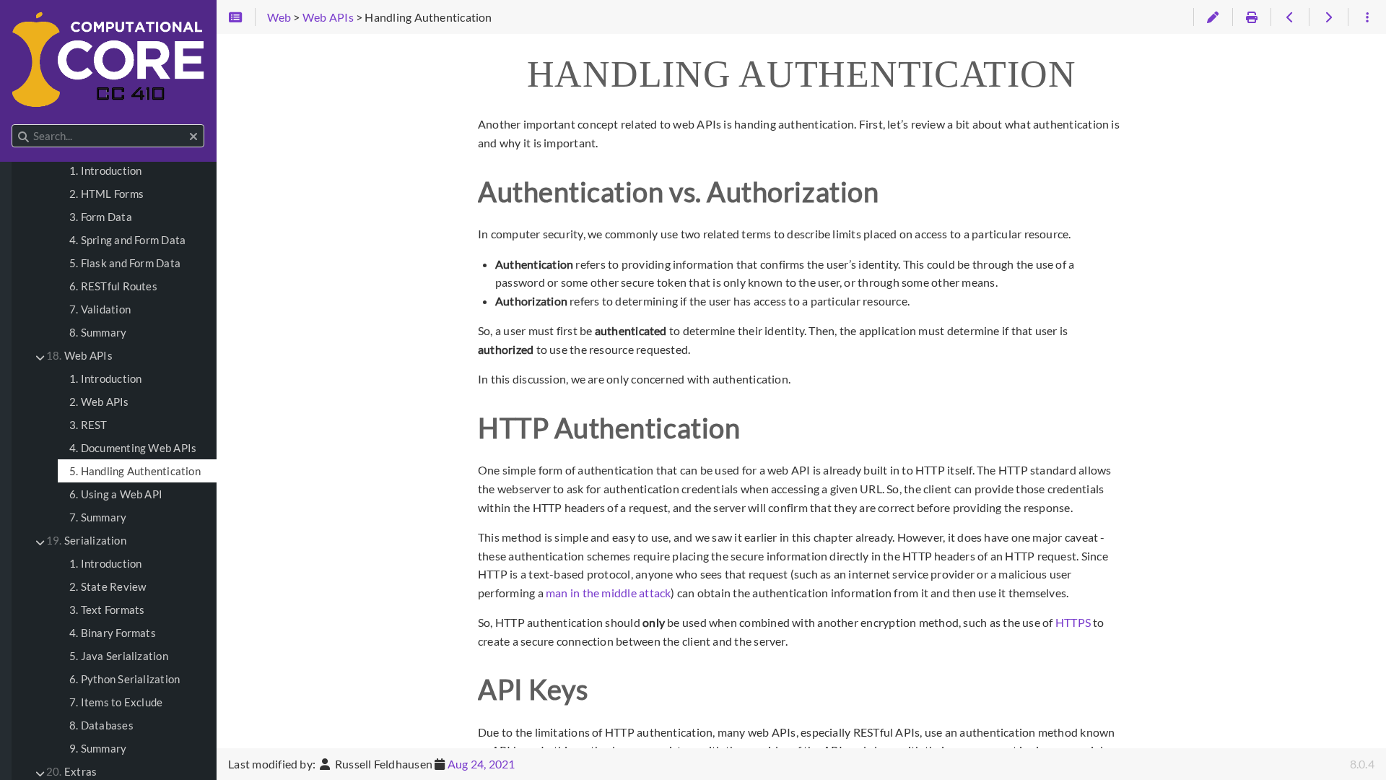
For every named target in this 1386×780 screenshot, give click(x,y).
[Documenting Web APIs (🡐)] (1289, 17)
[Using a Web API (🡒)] (1328, 17)
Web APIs (79, 355)
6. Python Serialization (124, 678)
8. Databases (101, 725)
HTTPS (1073, 622)
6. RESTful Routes (113, 286)
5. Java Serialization (118, 655)
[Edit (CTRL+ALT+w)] (1212, 17)
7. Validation (100, 309)
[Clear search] (193, 136)
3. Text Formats (106, 609)
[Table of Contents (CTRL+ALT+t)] (236, 17)
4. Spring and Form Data (127, 239)
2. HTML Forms (106, 193)
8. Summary (97, 332)
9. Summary (97, 748)
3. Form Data (100, 216)
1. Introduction (105, 170)
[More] (1367, 17)
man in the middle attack (608, 592)
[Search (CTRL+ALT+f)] (23, 136)
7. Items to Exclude (115, 702)
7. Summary (97, 517)
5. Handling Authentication (135, 470)
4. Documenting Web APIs (132, 447)
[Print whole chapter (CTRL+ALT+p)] (1251, 17)
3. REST (88, 424)
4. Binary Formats (112, 632)
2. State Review (107, 586)
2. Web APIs (99, 401)
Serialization (86, 540)
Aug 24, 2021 (481, 764)
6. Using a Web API (115, 494)
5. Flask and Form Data (124, 262)
